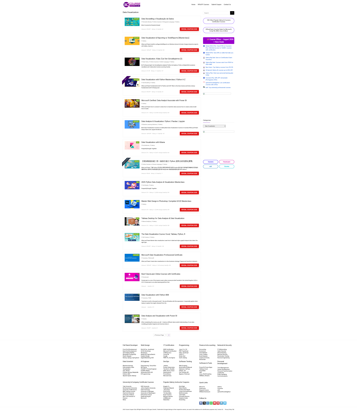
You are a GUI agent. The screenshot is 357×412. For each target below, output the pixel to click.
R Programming (145, 374)
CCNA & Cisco (167, 352)
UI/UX (142, 351)
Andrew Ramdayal (184, 389)
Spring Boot (135, 357)
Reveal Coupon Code (189, 29)
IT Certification (168, 345)
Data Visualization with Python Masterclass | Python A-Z (163, 79)
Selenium (182, 369)
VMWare (201, 375)
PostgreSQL (132, 354)
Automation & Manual (185, 367)
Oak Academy (146, 82)
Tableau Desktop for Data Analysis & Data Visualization (162, 218)
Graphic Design (145, 356)
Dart (184, 356)
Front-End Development (130, 349)
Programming (184, 345)
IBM (150, 298)
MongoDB (126, 354)
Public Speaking (222, 374)
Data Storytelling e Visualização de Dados (157, 19)
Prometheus (167, 374)
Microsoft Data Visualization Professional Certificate (161, 255)
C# (186, 349)
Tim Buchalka (167, 393)
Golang (185, 357)
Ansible (172, 369)
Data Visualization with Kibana (153, 142)
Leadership (220, 372)
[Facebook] (200, 403)
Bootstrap (148, 351)
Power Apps (208, 367)
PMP (164, 357)
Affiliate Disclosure (204, 391)
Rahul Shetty (183, 388)
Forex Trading (203, 354)
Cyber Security (221, 351)
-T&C (233, 409)
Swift (180, 357)
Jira (185, 370)
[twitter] (204, 403)
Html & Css (144, 349)
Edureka (226, 166)
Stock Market (203, 352)
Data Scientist (128, 361)
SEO (152, 357)
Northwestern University (130, 388)
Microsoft (151, 258)
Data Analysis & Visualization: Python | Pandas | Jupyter (163, 121)
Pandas (125, 372)
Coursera (145, 258)
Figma (149, 354)
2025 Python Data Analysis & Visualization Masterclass (162, 182)
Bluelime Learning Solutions (150, 124)
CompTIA (166, 354)
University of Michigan (147, 391)
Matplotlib (135, 372)
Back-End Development (130, 351)
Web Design (145, 345)
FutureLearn (146, 277)
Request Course (204, 390)
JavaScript (151, 349)
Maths (148, 370)
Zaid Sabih (182, 394)
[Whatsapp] (211, 403)
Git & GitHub (126, 352)
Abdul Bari (166, 399)
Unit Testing (182, 372)
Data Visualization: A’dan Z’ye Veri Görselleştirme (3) (161, 59)
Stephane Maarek (168, 388)
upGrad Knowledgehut (223, 391)
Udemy (177, 22)
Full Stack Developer (130, 345)
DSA (180, 352)
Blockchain (202, 359)
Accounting (202, 349)
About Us (202, 386)
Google (165, 356)
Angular (129, 356)
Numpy (130, 372)
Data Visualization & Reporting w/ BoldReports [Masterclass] (165, 38)
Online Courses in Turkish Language (159, 62)
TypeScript (185, 351)
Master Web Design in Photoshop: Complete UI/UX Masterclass (166, 201)
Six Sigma (172, 357)
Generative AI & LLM (147, 372)
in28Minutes (167, 398)
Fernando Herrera (184, 396)
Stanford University (128, 393)
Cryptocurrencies (204, 357)
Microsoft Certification (169, 351)
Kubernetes (171, 367)
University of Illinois (128, 394)
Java (180, 349)
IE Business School (146, 394)
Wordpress (144, 352)
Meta (124, 399)
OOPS (181, 354)
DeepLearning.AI (146, 396)
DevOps (166, 361)
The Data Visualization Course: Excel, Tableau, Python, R (163, 234)
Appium (181, 374)
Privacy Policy (228, 409)
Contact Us (227, 4)
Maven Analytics (147, 221)
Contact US (220, 409)
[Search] (232, 13)
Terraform (166, 369)
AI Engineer (145, 361)
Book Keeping (203, 356)
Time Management (223, 367)
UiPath (181, 370)
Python (125, 374)
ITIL (168, 357)
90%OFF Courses (203, 4)
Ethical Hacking (221, 352)
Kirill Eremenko (183, 393)
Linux (200, 374)
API (188, 372)
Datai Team (145, 62)
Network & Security (224, 345)
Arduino (207, 375)
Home (193, 4)
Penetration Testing (223, 356)
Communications (222, 376)
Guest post (202, 388)
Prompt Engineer (152, 369)
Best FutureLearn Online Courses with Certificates (160, 274)
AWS (164, 370)
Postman (187, 374)
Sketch (153, 354)
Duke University (145, 389)
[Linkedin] (221, 403)
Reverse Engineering (223, 357)
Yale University (127, 386)
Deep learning (145, 365)
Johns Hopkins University (148, 388)
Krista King (182, 399)
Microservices (167, 375)
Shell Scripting (207, 374)
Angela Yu (166, 386)
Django (130, 357)
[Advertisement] (218, 185)
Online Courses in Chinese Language (152, 164)
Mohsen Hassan (168, 396)
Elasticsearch (167, 372)
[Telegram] (224, 403)
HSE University (145, 386)
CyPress (187, 369)
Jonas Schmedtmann (185, 391)
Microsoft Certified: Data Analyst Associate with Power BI (164, 100)
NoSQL (128, 370)
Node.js (125, 357)
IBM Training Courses (129, 391)
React (124, 356)
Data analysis (127, 367)
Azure (168, 370)
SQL (124, 370)
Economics (202, 351)
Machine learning (128, 365)
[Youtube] (214, 403)
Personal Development (222, 362)
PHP (180, 351)
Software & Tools (205, 363)
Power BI (202, 367)
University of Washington (148, 393)
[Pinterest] (218, 403)
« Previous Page (159, 335)
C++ (183, 349)
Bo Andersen (146, 145)
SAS (129, 374)
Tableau (201, 369)
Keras (145, 367)
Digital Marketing (146, 357)
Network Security (222, 354)
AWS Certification (168, 349)
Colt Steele (145, 185)
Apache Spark (127, 375)
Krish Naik (182, 386)
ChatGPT (143, 369)
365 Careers (146, 237)
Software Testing (185, 361)
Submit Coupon (216, 4)
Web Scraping (183, 365)
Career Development (223, 369)
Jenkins (165, 365)
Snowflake (202, 370)
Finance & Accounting (207, 345)
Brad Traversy (167, 394)
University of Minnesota (130, 389)
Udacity (145, 319)
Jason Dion (166, 389)
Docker (165, 367)
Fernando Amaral (147, 22)
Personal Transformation (224, 371)
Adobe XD (144, 354)
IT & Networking (222, 349)
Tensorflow (152, 365)
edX (210, 166)
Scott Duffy (166, 391)
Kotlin (180, 356)
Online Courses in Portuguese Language (163, 22)
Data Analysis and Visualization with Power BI (159, 316)
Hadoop (134, 375)
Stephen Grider (183, 398)
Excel (206, 369)
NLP (142, 367)
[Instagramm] (207, 403)
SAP (200, 372)
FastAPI (143, 370)
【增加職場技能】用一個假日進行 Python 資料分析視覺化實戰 (166, 161)
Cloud (172, 370)
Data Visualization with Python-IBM (155, 295)
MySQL (132, 352)
